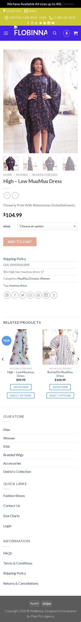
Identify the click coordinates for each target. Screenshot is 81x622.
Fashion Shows (14, 495)
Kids (6, 446)
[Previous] (10, 101)
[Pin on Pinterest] (38, 295)
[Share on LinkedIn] (46, 295)
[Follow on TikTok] (36, 23)
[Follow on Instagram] (32, 23)
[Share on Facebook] (15, 295)
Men (6, 429)
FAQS (7, 553)
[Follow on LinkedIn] (49, 23)
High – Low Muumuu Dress (20, 374)
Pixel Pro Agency (42, 616)
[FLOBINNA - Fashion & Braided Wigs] (31, 33)
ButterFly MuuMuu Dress (60, 374)
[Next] (71, 101)
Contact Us (11, 505)
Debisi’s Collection (17, 471)
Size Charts (11, 516)
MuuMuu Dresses (45, 175)
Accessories (12, 463)
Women (22, 175)
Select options (20, 395)
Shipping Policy (14, 259)
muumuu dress (18, 285)
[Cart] (75, 33)
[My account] (66, 33)
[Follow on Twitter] (40, 23)
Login (7, 526)
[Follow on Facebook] (28, 23)
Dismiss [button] (68, 4)
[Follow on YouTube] (53, 23)
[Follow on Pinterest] (44, 23)
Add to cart (20, 241)
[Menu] (5, 33)
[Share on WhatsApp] (7, 295)
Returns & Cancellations (20, 583)
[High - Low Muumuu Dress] (20, 347)
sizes (6, 226)
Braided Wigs (13, 455)
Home (7, 175)
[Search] (54, 33)
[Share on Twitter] (22, 295)
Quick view (20, 387)
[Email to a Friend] (30, 295)
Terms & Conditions (17, 563)
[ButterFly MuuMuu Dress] (60, 347)
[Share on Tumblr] (53, 295)
